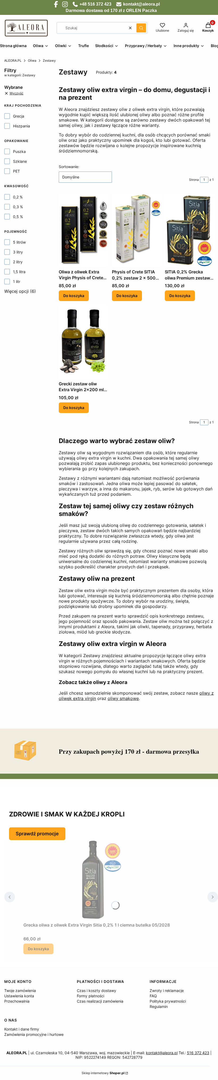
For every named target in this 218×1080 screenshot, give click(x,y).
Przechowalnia (17, 1001)
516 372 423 (198, 1052)
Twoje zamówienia (20, 990)
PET (16, 171)
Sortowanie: (69, 166)
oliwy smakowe (123, 698)
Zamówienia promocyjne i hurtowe (34, 1034)
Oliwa (32, 60)
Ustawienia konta (19, 996)
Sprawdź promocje (37, 833)
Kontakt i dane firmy (21, 1029)
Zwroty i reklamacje (167, 990)
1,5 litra (19, 271)
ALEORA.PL (13, 60)
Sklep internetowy (103, 1073)
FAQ (153, 996)
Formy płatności (90, 996)
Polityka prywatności (168, 1001)
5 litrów (19, 242)
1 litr (16, 281)
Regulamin (159, 1006)
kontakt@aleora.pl (162, 1052)
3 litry (18, 252)
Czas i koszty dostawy (96, 990)
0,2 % (18, 197)
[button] (141, 27)
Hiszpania (21, 126)
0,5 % (18, 216)
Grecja (18, 116)
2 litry (18, 262)
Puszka (19, 151)
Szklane (20, 161)
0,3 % (18, 207)
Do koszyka (73, 295)
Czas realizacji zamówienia (100, 1001)
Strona (194, 180)
